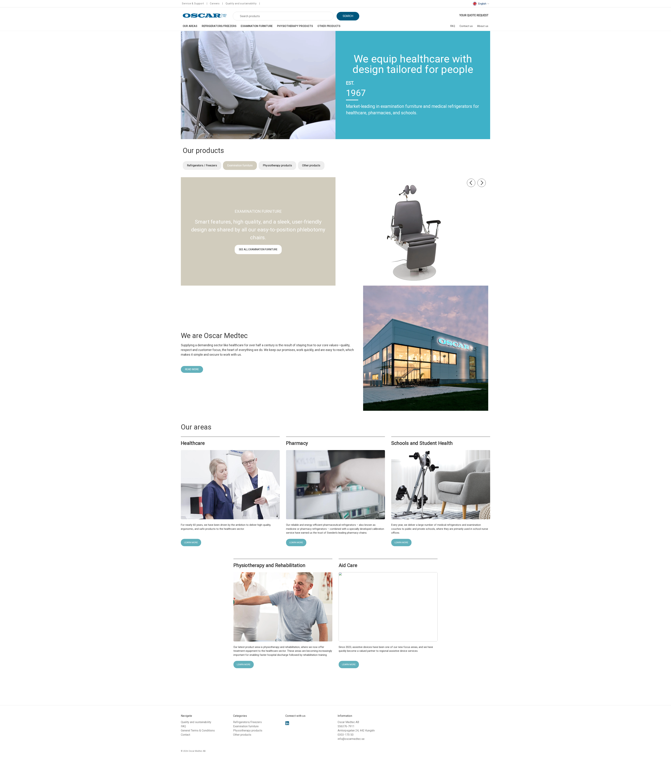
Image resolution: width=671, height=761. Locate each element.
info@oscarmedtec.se (351, 739)
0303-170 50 (345, 734)
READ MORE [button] (192, 369)
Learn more (191, 542)
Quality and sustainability (241, 3)
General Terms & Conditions (198, 730)
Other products (311, 165)
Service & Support (193, 3)
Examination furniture (240, 165)
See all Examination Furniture (258, 249)
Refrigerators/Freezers (247, 722)
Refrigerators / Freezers (202, 165)
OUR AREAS (190, 26)
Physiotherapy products (277, 165)
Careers (215, 3)
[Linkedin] (287, 723)
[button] (258, 85)
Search (348, 16)
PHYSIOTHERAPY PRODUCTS (295, 26)
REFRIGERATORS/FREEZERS (219, 26)
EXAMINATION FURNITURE (257, 26)
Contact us (466, 26)
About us (482, 26)
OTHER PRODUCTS (329, 26)
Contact (185, 734)
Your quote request (473, 15)
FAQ (452, 26)
